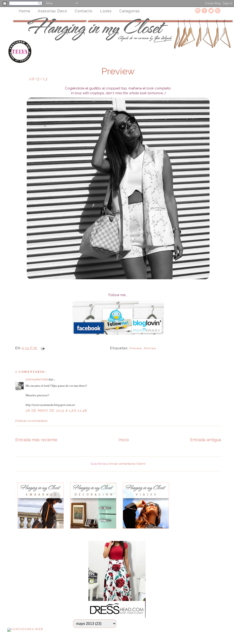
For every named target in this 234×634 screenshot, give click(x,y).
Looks (106, 11)
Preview (118, 71)
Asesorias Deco (52, 11)
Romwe (150, 348)
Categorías (129, 11)
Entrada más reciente (36, 439)
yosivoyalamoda (37, 379)
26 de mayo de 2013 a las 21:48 (56, 411)
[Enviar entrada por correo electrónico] (42, 348)
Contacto (84, 11)
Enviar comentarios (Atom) (127, 463)
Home (24, 11)
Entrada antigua (205, 439)
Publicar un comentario (31, 421)
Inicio (124, 439)
